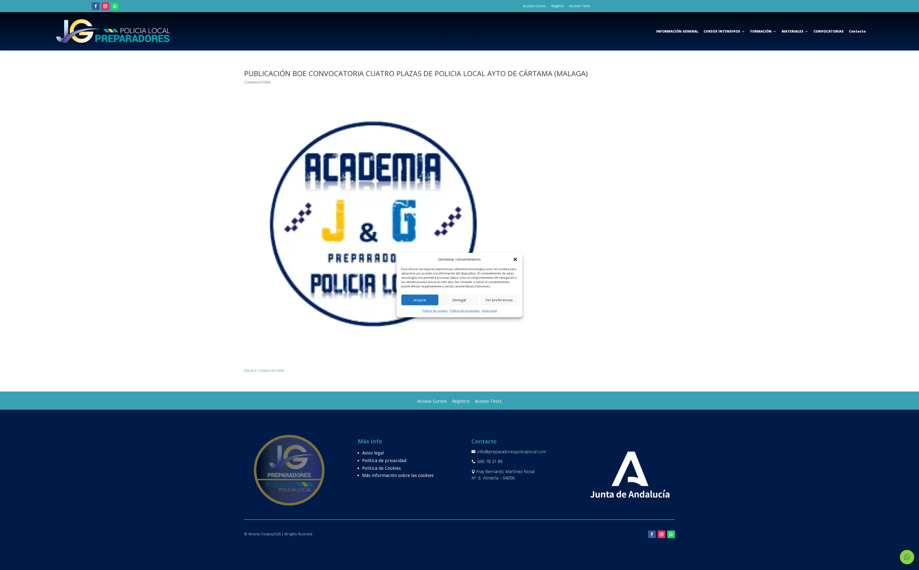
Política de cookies (435, 311)
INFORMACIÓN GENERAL (677, 31)
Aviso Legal (489, 311)
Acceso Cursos (534, 6)
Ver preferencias (499, 299)
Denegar (459, 299)
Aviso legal (373, 453)
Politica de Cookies (381, 468)
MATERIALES (792, 31)
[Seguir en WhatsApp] (115, 6)
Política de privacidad (464, 311)
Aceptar (420, 299)
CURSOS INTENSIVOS (722, 31)
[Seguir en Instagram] (105, 6)
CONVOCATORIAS (828, 31)
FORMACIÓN (761, 31)
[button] (515, 259)
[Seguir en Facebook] (96, 6)
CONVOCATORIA (257, 82)
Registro (557, 6)
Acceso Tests (579, 6)
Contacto (857, 31)
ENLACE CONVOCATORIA (264, 370)
